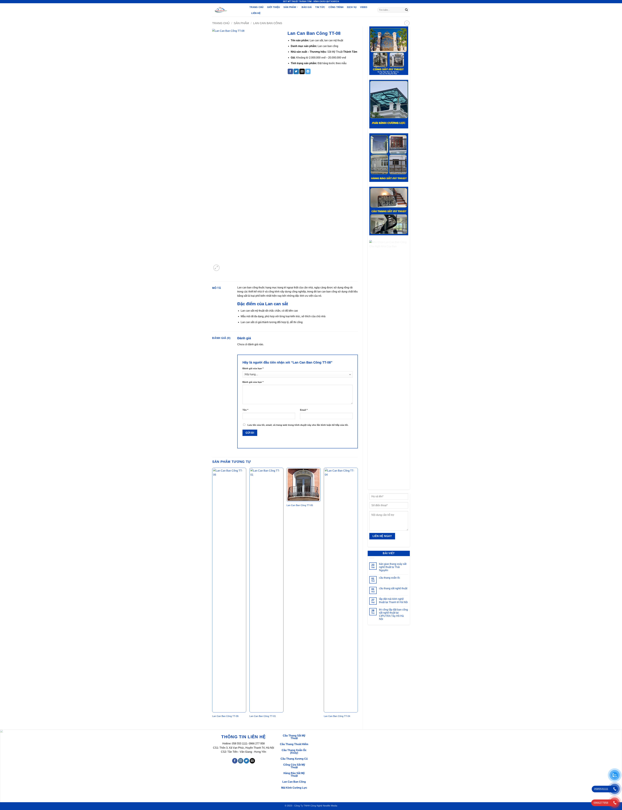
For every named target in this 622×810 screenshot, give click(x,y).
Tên (245, 410)
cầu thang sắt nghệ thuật (393, 588)
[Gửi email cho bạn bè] (302, 71)
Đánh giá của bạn (252, 368)
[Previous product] (406, 23)
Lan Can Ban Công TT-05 (300, 505)
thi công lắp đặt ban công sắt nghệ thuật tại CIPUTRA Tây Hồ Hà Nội (393, 614)
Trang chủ (221, 23)
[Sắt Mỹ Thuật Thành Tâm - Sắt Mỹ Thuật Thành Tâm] (228, 10)
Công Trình (335, 7)
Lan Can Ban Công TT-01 (262, 716)
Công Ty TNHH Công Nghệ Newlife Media (315, 805)
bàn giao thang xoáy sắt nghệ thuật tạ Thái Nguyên (392, 567)
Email (303, 410)
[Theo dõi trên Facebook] (234, 761)
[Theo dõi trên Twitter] (246, 761)
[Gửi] (406, 10)
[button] (216, 268)
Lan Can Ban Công (267, 23)
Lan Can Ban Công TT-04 (337, 716)
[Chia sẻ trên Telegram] (308, 71)
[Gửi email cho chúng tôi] (252, 761)
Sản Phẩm (289, 7)
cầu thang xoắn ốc (389, 577)
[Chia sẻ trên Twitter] (296, 71)
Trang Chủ (256, 7)
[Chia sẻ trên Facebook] (290, 71)
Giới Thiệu (273, 7)
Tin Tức (320, 7)
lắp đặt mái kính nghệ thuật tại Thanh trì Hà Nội (393, 600)
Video (363, 7)
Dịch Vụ (352, 7)
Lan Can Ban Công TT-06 (225, 716)
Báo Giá (307, 7)
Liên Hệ (255, 13)
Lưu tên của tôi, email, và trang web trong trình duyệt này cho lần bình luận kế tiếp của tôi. (298, 425)
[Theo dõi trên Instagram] (240, 761)
